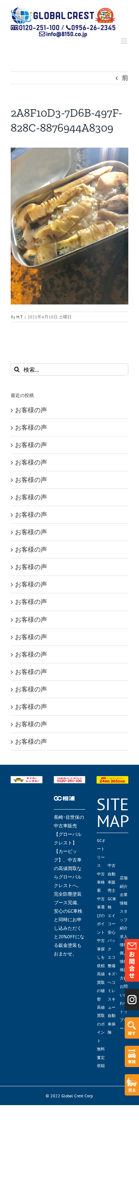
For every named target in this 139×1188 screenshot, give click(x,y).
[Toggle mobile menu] (124, 41)
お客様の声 (31, 410)
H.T (19, 316)
